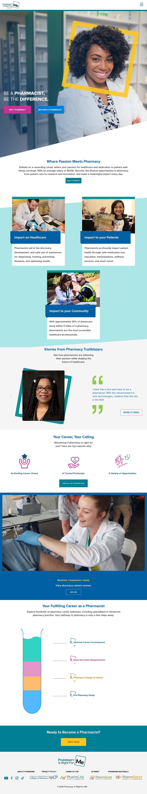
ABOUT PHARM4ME (26, 772)
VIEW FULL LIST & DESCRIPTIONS (73, 483)
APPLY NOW (73, 742)
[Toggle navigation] (142, 4)
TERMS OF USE (72, 772)
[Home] (11, 3)
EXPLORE (73, 592)
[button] (11, 395)
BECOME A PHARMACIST (50, 109)
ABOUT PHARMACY (73, 181)
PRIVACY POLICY (49, 772)
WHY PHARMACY (17, 109)
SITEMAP (95, 772)
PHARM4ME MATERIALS (118, 772)
